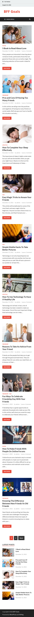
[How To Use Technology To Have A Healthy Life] (17, 284)
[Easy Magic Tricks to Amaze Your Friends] (17, 184)
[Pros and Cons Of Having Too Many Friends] (17, 85)
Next (21, 538)
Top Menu (7, 1)
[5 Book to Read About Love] (17, 35)
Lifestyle (5, 145)
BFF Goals (12, 11)
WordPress (13, 614)
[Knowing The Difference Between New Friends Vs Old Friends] (17, 488)
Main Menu (10, 19)
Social (4, 45)
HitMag (21, 614)
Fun (3, 194)
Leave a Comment (27, 51)
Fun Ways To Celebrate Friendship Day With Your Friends (13, 399)
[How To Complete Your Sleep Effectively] (17, 134)
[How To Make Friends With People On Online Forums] (17, 436)
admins (18, 51)
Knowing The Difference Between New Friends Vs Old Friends (15, 503)
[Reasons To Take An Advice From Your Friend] (17, 333)
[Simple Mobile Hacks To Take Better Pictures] (17, 234)
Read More (6, 68)
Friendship (5, 95)
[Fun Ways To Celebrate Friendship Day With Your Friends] (17, 383)
